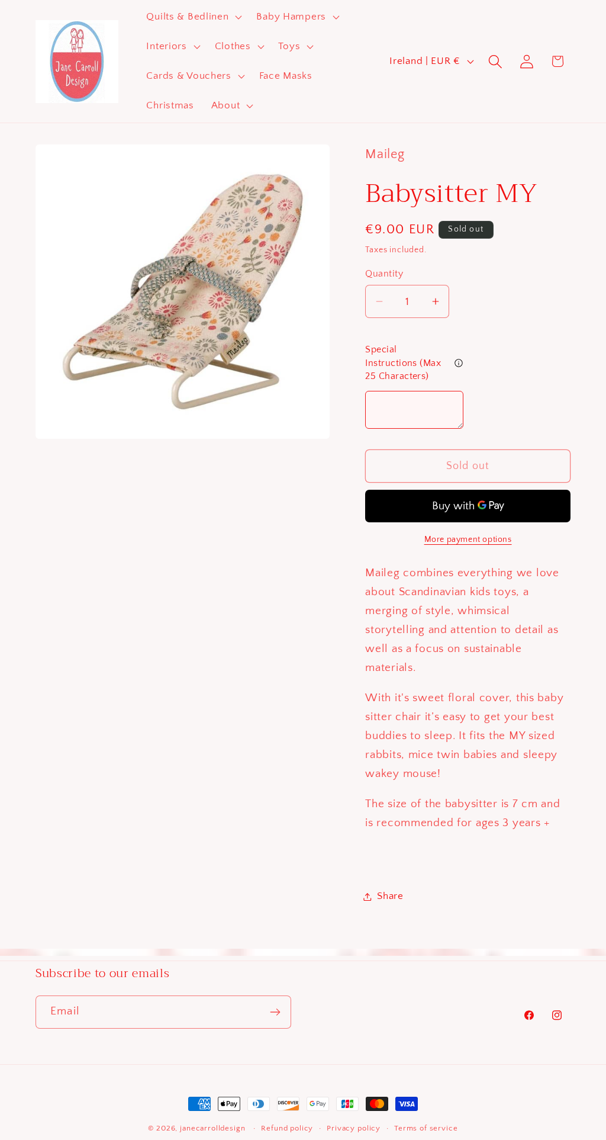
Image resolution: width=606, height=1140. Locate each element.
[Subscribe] (275, 1012)
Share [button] (390, 896)
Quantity (384, 274)
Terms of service (425, 1128)
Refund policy (287, 1128)
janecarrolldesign (212, 1128)
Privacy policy (354, 1128)
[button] (193, 17)
